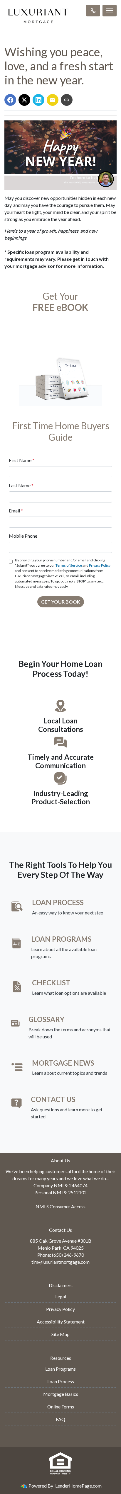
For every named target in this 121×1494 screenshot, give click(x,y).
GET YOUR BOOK (60, 601)
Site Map (60, 1334)
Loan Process (60, 1381)
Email (16, 510)
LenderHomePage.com (78, 1485)
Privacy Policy (99, 565)
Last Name (21, 485)
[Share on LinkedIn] (38, 100)
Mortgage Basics (60, 1394)
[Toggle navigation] (109, 10)
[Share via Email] (52, 100)
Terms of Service (69, 565)
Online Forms (60, 1406)
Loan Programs (60, 1369)
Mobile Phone (23, 536)
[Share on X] (24, 100)
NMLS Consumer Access (60, 1206)
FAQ (60, 1419)
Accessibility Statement (61, 1321)
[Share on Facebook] (10, 100)
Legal (60, 1296)
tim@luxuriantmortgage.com (60, 1262)
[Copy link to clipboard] (67, 100)
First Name (21, 460)
